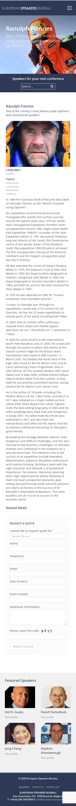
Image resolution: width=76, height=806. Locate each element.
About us (37, 787)
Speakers (24, 787)
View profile (11, 717)
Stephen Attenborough (51, 750)
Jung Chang (13, 748)
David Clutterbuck (53, 712)
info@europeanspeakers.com (52, 799)
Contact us (52, 787)
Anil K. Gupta (14, 712)
